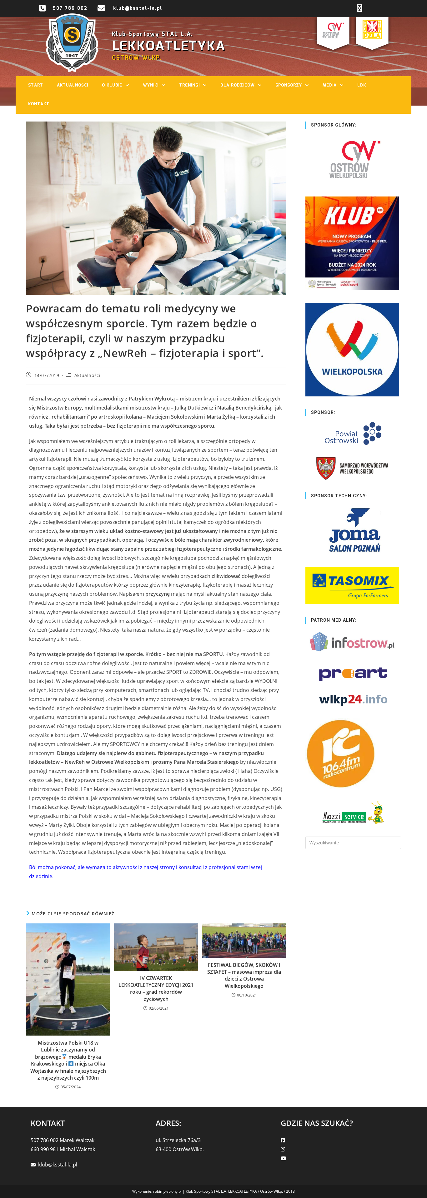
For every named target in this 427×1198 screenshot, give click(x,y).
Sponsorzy (288, 85)
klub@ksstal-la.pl (137, 8)
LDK (361, 85)
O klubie (112, 85)
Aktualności (72, 85)
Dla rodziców (237, 85)
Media (330, 85)
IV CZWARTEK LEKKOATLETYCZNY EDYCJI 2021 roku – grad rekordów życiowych (155, 988)
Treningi (189, 85)
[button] (128, 85)
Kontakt (38, 104)
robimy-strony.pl (167, 1191)
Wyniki (150, 85)
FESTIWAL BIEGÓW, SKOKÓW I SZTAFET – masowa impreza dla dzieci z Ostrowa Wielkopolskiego (244, 975)
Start (35, 85)
